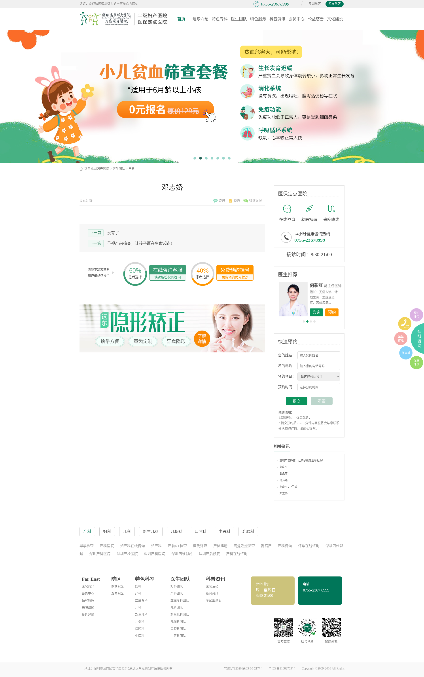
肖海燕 (284, 480)
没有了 (113, 233)
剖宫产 (266, 546)
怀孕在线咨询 (308, 546)
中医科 (139, 635)
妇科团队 (176, 586)
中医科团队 (178, 635)
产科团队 (176, 593)
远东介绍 (200, 19)
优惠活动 (416, 362)
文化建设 (335, 19)
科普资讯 (277, 19)
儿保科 (139, 621)
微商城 (406, 352)
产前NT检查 (177, 546)
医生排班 (401, 338)
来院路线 (331, 219)
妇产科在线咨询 (132, 546)
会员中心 (297, 19)
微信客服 (255, 200)
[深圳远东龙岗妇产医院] (124, 19)
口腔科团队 (178, 628)
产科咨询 (285, 546)
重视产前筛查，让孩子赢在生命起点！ (141, 243)
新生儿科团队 (179, 614)
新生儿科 (141, 614)
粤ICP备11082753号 (282, 668)
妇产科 (156, 546)
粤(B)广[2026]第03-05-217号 (243, 668)
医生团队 (239, 19)
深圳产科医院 (99, 554)
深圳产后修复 (209, 554)
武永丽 (284, 473)
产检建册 (220, 546)
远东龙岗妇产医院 (96, 168)
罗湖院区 (315, 4)
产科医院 (107, 546)
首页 (181, 19)
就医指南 (309, 219)
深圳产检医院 (127, 554)
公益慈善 (316, 19)
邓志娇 (284, 493)
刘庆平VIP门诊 (288, 487)
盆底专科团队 (179, 600)
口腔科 (139, 628)
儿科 (138, 607)
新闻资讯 (212, 593)
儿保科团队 (178, 621)
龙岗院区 (334, 4)
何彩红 (316, 285)
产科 (132, 168)
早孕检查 (87, 546)
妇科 (138, 586)
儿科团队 (176, 607)
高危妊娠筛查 (244, 546)
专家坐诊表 (213, 600)
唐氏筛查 (200, 546)
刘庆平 (284, 467)
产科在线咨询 (236, 554)
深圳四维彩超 (182, 554)
